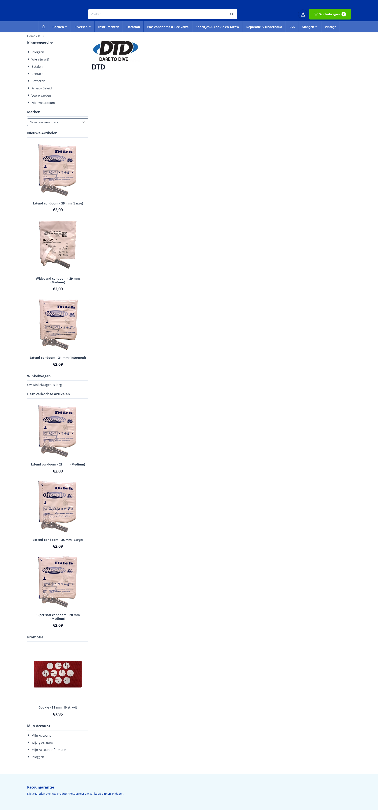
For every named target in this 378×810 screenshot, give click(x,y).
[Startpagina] (43, 26)
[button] (303, 14)
